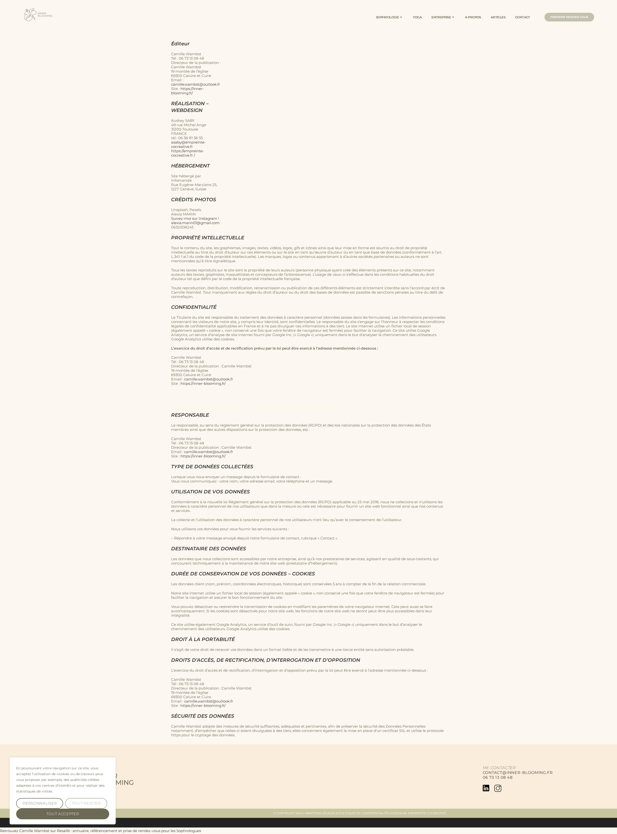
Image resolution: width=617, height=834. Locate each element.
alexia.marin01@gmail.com (195, 223)
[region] (63, 790)
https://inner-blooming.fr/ (187, 90)
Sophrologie (387, 17)
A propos (473, 17)
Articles (498, 17)
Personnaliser (40, 803)
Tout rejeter (86, 803)
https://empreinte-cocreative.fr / (187, 153)
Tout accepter (62, 814)
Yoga (417, 17)
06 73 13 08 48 (498, 777)
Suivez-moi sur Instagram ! (195, 218)
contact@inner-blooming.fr (518, 772)
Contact (522, 17)
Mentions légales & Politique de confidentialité (347, 813)
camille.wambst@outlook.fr (196, 84)
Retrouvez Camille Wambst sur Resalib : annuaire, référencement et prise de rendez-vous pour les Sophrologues (100, 830)
